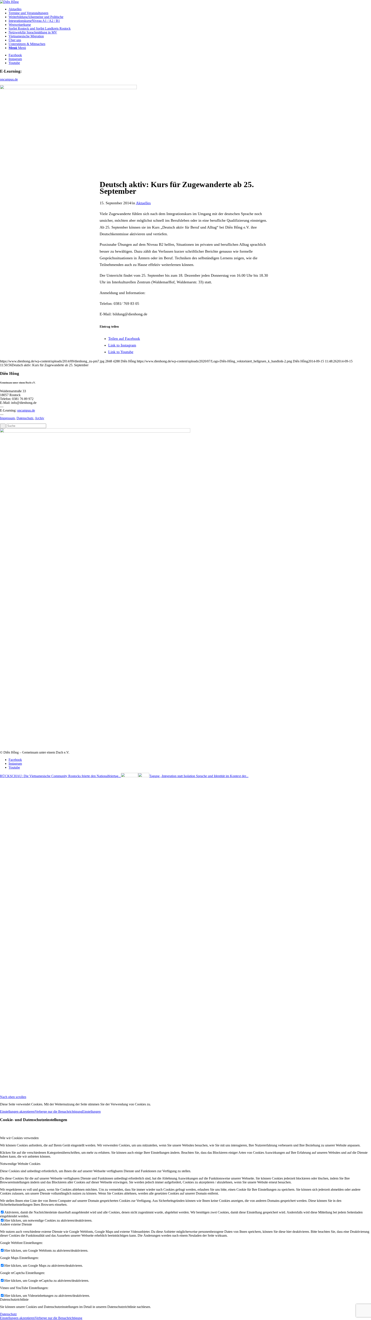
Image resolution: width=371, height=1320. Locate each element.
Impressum (7, 418)
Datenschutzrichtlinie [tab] (14, 1299)
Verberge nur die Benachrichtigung (58, 1111)
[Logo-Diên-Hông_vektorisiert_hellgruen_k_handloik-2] (9, 2)
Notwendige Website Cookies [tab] (20, 1164)
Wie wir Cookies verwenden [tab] (19, 1138)
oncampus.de (9, 79)
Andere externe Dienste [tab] (16, 1224)
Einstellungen (91, 1111)
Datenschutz (25, 418)
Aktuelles (143, 203)
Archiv (39, 418)
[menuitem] (190, 9)
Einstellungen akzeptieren (17, 1111)
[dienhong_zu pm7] (68, 88)
